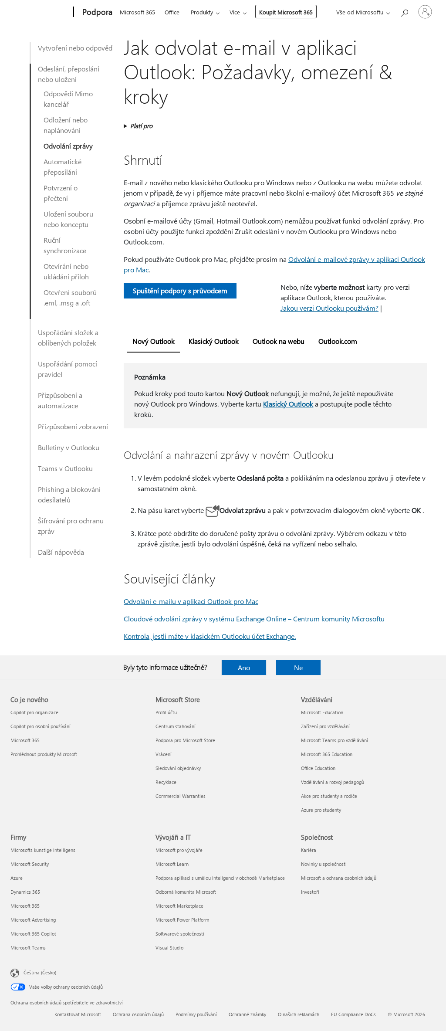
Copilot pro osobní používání (40, 726)
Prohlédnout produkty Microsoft (43, 754)
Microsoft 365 (137, 12)
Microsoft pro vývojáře (179, 850)
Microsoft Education (322, 712)
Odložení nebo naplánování (66, 125)
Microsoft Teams (28, 947)
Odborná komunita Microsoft (185, 892)
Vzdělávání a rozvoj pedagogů (332, 782)
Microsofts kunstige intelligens (42, 850)
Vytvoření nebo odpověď (75, 47)
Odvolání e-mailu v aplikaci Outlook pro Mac (191, 601)
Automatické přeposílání (62, 166)
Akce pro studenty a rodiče (329, 796)
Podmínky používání (196, 1014)
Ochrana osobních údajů (138, 1014)
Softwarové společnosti (179, 933)
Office (172, 12)
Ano (244, 667)
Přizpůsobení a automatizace (60, 400)
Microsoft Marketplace (179, 905)
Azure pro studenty (321, 810)
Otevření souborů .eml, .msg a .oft (70, 297)
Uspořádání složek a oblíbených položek (68, 337)
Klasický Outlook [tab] (214, 341)
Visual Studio (169, 947)
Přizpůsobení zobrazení (73, 426)
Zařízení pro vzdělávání (325, 726)
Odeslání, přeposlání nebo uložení (68, 74)
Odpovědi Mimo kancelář (68, 99)
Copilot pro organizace (34, 712)
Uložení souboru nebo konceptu (68, 219)
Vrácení (163, 754)
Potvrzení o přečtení (61, 193)
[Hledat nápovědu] (404, 11)
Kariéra (308, 850)
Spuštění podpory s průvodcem (180, 290)
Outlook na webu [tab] (278, 341)
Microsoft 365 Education (326, 754)
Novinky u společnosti (324, 864)
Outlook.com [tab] (337, 341)
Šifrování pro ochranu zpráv (71, 526)
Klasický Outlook (288, 403)
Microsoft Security (29, 864)
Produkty (202, 12)
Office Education (318, 768)
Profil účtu (166, 712)
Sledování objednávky (178, 768)
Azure (16, 878)
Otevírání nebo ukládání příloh (66, 271)
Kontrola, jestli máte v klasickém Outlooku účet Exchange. (210, 636)
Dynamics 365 (25, 892)
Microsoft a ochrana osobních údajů (338, 878)
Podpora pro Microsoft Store (185, 740)
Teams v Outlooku (65, 468)
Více (235, 12)
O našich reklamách (298, 1014)
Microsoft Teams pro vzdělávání (334, 740)
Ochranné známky (247, 1014)
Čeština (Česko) (40, 972)
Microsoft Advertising (33, 919)
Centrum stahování (175, 726)
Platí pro (141, 126)
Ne (298, 667)
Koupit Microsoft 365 (286, 12)
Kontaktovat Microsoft (77, 1014)
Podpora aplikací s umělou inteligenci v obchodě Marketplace (220, 878)
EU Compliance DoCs (353, 1014)
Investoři (310, 892)
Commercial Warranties (180, 796)
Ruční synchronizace (65, 245)
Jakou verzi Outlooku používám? (329, 307)
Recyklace (165, 782)
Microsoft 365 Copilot (33, 933)
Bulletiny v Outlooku (68, 447)
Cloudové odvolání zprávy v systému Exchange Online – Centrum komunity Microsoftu (254, 618)
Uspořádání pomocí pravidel (67, 369)
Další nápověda (61, 551)
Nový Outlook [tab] (153, 341)
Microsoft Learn (172, 864)
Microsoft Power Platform (182, 919)
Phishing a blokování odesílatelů (69, 494)
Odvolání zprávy (68, 145)
